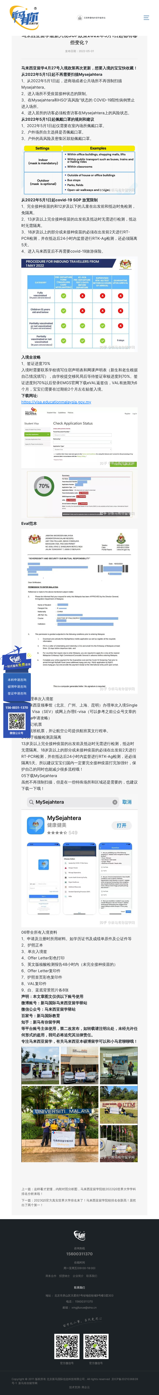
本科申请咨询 (17, 679)
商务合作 (51, 1275)
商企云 (86, 1387)
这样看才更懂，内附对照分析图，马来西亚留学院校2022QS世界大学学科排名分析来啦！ (79, 1191)
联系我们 (91, 1275)
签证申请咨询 (17, 693)
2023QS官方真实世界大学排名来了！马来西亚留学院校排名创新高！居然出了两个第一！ (79, 1202)
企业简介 (78, 1275)
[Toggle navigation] (146, 18)
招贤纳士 (64, 1275)
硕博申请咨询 (17, 686)
